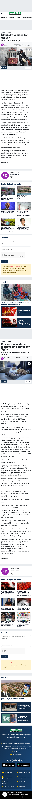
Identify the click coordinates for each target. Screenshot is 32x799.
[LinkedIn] (16, 760)
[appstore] (9, 765)
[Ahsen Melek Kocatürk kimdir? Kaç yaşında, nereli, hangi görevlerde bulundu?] (24, 222)
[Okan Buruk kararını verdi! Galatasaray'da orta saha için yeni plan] (8, 602)
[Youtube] (19, 760)
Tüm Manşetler (22, 781)
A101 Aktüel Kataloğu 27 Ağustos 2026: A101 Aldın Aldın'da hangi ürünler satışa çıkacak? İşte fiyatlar (24, 624)
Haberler (3, 32)
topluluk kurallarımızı (15, 266)
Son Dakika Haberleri (9, 786)
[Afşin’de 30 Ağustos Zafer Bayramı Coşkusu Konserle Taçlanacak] (8, 586)
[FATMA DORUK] (5, 175)
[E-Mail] (11, 178)
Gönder (4, 261)
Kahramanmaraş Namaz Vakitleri (7, 777)
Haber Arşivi (22, 786)
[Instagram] (13, 760)
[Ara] (29, 14)
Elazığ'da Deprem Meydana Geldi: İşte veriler (22, 197)
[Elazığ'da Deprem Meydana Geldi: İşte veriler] (24, 190)
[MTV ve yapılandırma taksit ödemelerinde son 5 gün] (16, 370)
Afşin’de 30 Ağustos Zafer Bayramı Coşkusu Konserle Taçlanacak (7, 592)
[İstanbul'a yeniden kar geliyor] (16, 56)
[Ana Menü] (1, 13)
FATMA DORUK (14, 174)
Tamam (20, 797)
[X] (10, 760)
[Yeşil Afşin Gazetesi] (15, 13)
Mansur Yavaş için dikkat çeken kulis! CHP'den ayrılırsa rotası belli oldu (8, 213)
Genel (9, 32)
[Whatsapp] (21, 760)
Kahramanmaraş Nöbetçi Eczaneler (7, 773)
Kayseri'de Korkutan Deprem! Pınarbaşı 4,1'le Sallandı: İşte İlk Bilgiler (23, 608)
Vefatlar (11, 17)
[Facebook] (7, 760)
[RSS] (24, 760)
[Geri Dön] (4, 794)
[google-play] (23, 765)
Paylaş (4, 67)
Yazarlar (18, 17)
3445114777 (17, 751)
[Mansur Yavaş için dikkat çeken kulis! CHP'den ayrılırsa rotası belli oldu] (8, 206)
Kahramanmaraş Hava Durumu (23, 773)
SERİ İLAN (4, 17)
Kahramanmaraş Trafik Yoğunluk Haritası (23, 777)
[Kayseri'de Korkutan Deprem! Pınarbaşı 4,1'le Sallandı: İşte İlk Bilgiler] (24, 602)
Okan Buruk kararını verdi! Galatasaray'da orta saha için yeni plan (7, 608)
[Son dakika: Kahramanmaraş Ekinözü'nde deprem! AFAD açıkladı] (8, 190)
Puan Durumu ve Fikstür (7, 782)
